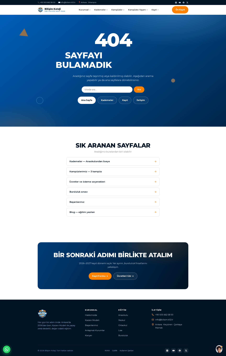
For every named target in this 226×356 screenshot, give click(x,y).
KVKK (107, 350)
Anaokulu (123, 315)
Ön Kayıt (180, 9)
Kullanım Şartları (127, 350)
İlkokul (121, 320)
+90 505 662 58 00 (164, 315)
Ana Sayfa (86, 100)
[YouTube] (180, 3)
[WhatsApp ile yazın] (6, 349)
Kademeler (100, 9)
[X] (187, 3)
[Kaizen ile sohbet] (219, 349)
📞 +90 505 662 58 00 (46, 2)
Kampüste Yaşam (137, 9)
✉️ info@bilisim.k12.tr (66, 2)
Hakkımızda (91, 315)
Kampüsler (116, 9)
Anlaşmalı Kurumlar (95, 330)
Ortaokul (122, 325)
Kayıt (154, 9)
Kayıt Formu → (100, 276)
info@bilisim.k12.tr (164, 320)
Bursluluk (123, 335)
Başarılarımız (91, 325)
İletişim (141, 100)
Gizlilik (114, 350)
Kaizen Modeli (92, 320)
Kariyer (88, 335)
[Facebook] (184, 3)
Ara (139, 89)
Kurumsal (84, 9)
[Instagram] (176, 3)
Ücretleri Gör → (125, 276)
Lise (120, 330)
